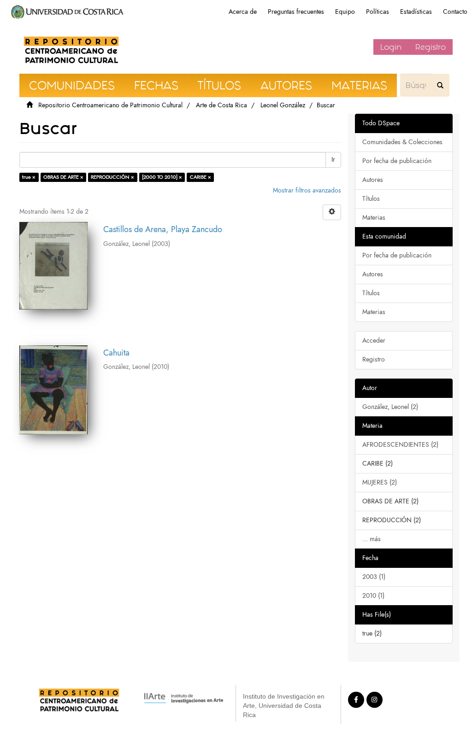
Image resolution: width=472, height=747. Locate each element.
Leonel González (282, 105)
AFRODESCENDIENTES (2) (400, 444)
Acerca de (243, 11)
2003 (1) (373, 576)
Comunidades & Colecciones (402, 142)
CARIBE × (200, 177)
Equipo (345, 11)
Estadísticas (416, 11)
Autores (372, 179)
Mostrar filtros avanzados (307, 190)
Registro (430, 47)
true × (28, 177)
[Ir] (440, 85)
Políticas (377, 11)
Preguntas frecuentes (296, 11)
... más (371, 539)
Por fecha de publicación (396, 161)
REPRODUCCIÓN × (112, 177)
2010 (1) (373, 595)
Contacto (455, 11)
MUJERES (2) (379, 482)
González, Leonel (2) (390, 407)
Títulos (371, 198)
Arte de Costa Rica (221, 105)
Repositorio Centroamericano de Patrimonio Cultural (110, 105)
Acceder (373, 340)
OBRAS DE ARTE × (63, 177)
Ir (333, 159)
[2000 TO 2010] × (162, 177)
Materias (373, 217)
